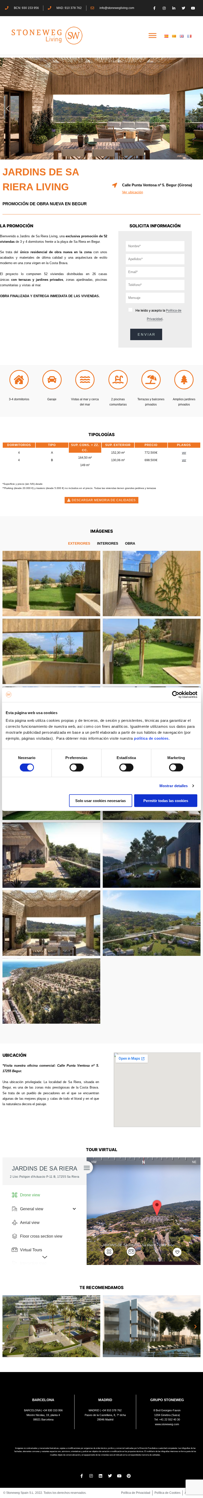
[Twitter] (183, 8)
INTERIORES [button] (107, 543)
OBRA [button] (130, 543)
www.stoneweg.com (167, 1424)
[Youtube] (193, 8)
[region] (101, 109)
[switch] (77, 767)
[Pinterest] (129, 1476)
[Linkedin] (100, 1476)
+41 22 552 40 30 (169, 1419)
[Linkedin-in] (173, 8)
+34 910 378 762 (112, 1410)
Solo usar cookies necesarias (100, 801)
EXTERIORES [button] (79, 543)
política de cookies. (152, 738)
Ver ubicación (132, 192)
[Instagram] (164, 8)
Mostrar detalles (173, 785)
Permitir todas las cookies (165, 801)
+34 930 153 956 (53, 1410)
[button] (8, 109)
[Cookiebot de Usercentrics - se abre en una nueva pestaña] (175, 694)
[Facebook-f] (154, 8)
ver (184, 452)
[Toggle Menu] (152, 35)
